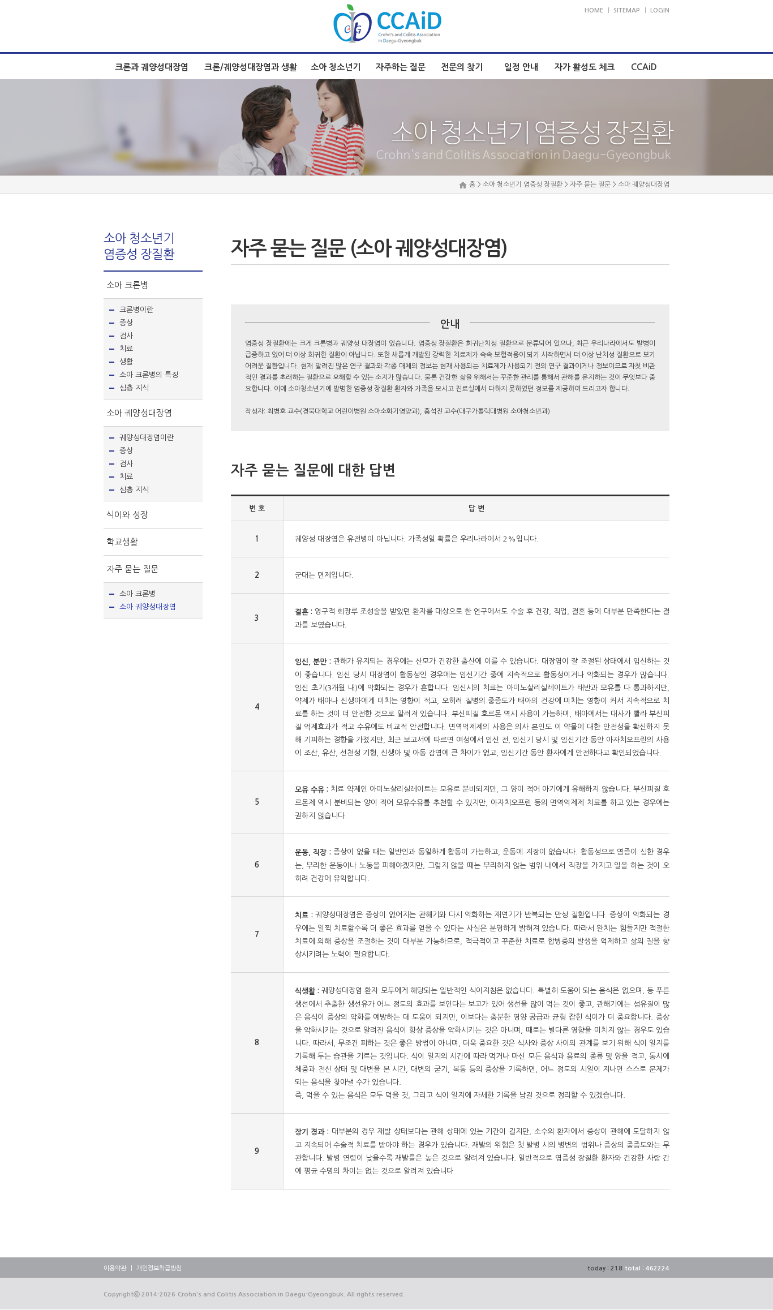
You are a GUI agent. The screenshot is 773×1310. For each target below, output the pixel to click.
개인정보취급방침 (159, 1268)
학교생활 (122, 542)
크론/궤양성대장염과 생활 (250, 67)
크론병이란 (136, 309)
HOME (594, 10)
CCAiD (644, 67)
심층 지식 (134, 388)
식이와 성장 (127, 514)
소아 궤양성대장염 (139, 413)
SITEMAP (626, 10)
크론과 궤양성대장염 (151, 67)
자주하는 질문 (401, 67)
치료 (126, 349)
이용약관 (115, 1268)
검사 (126, 336)
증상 (126, 323)
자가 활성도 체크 (585, 67)
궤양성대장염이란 (146, 437)
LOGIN (659, 10)
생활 (126, 362)
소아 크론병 (127, 285)
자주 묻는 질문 (132, 569)
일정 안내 (521, 67)
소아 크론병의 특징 (148, 375)
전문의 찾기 (462, 67)
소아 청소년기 (335, 67)
